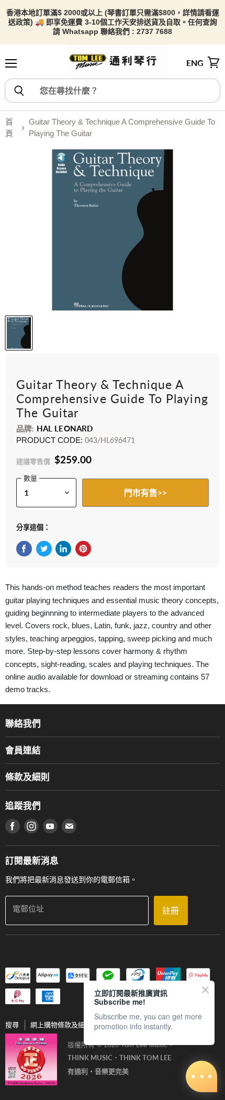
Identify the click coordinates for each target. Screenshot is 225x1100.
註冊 (170, 910)
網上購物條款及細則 (61, 1025)
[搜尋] (18, 91)
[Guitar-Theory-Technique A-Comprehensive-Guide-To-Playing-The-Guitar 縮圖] (19, 333)
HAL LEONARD (65, 428)
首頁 (9, 127)
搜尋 (12, 1025)
